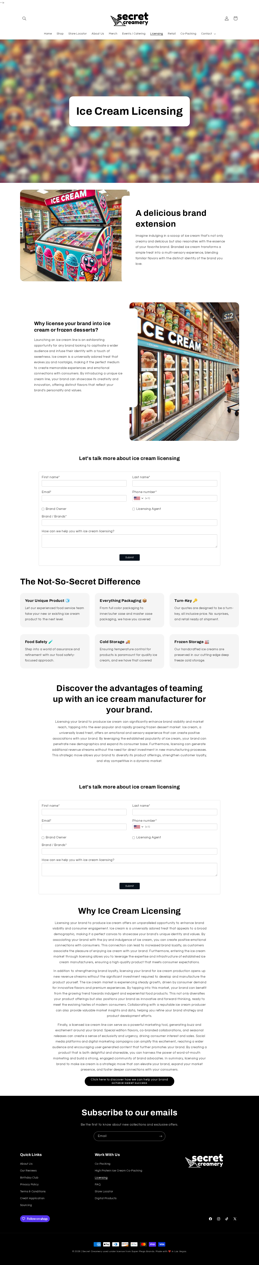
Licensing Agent (148, 509)
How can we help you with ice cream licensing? (78, 531)
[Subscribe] (160, 1136)
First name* (51, 477)
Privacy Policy (29, 1184)
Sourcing (26, 1205)
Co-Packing (103, 1163)
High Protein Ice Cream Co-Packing (118, 1170)
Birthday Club (29, 1177)
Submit (129, 557)
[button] (24, 18)
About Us (26, 1163)
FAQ (98, 1184)
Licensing (101, 1177)
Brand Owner (56, 509)
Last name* (141, 477)
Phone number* (144, 492)
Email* (46, 492)
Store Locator (104, 1191)
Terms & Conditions (33, 1191)
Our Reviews (28, 1170)
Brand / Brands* (54, 516)
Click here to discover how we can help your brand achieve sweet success (129, 1081)
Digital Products (106, 1198)
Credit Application (32, 1198)
